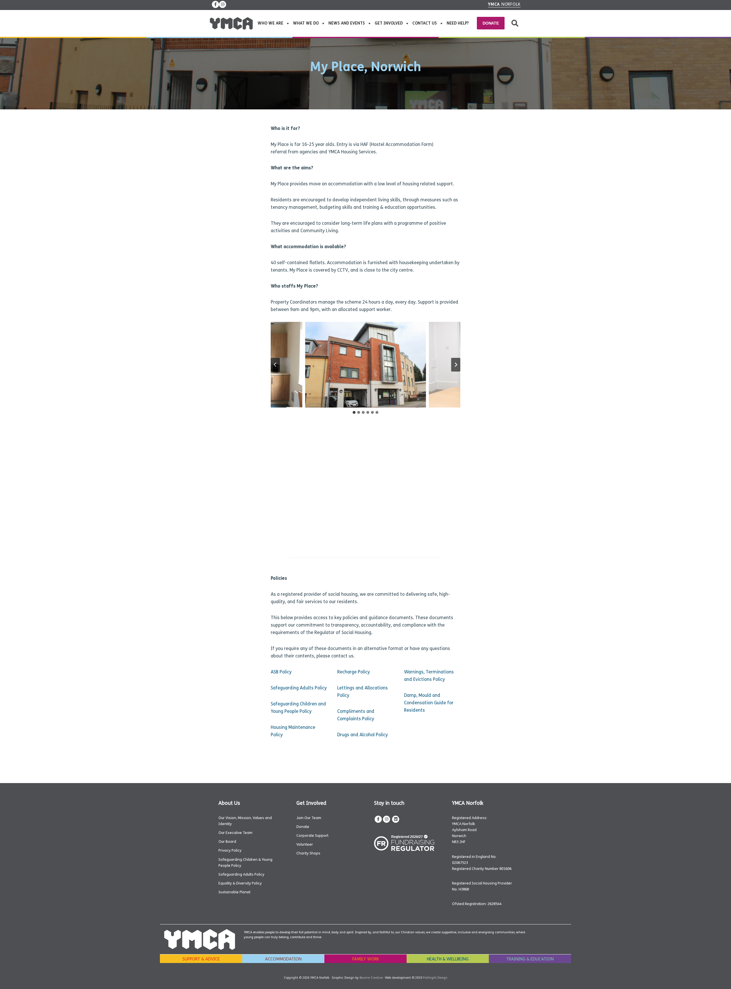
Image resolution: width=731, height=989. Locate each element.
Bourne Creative (371, 978)
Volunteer (304, 844)
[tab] (354, 412)
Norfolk (504, 4)
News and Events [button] (346, 23)
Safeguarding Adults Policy (299, 688)
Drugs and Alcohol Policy (362, 734)
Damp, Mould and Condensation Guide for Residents (428, 703)
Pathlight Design (435, 978)
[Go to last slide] (275, 365)
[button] (515, 23)
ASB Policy (281, 672)
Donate (302, 826)
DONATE (491, 23)
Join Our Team (308, 818)
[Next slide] (455, 365)
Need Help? (458, 23)
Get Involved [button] (389, 23)
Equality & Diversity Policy (240, 883)
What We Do (306, 23)
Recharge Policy (353, 672)
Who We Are (270, 23)
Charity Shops (308, 853)
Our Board (227, 841)
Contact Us (424, 23)
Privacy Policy (230, 850)
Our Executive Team (235, 832)
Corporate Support (312, 835)
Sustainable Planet (234, 892)
